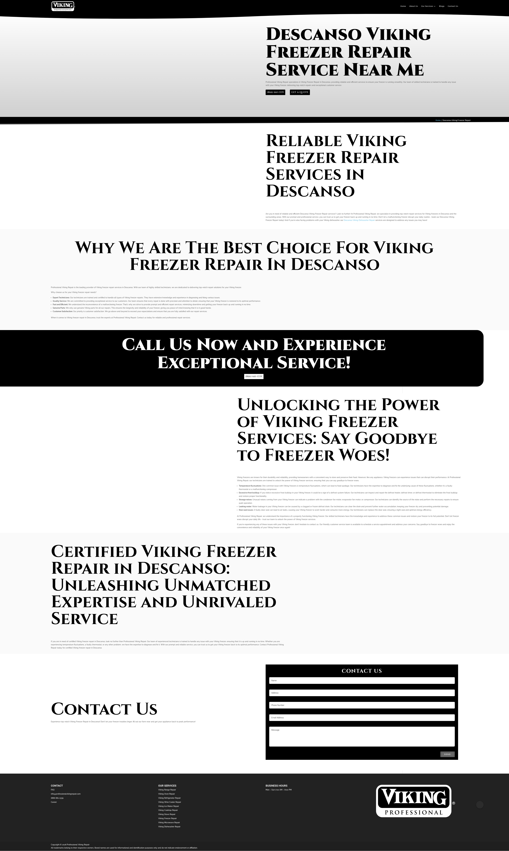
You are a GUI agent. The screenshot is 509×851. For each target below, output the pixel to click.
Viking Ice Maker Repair (168, 806)
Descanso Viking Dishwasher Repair (359, 220)
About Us (413, 6)
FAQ (52, 790)
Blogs (441, 6)
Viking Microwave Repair (169, 822)
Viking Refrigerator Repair (169, 798)
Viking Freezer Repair (167, 818)
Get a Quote (299, 92)
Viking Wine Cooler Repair (169, 802)
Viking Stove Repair (166, 814)
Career (54, 802)
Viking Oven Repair (166, 794)
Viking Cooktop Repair (168, 810)
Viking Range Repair (167, 790)
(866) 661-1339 (275, 92)
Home (403, 6)
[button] (480, 804)
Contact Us (453, 6)
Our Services (427, 6)
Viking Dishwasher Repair (169, 827)
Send (447, 754)
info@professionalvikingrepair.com (66, 794)
